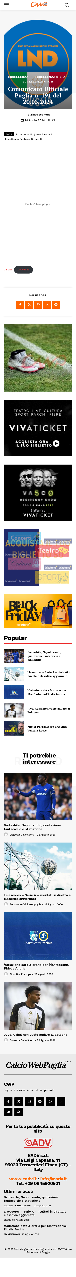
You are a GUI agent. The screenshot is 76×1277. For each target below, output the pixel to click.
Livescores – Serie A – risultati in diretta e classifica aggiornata (49, 674)
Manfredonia (12, 1234)
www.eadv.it (22, 1178)
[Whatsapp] (50, 1101)
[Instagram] (29, 1101)
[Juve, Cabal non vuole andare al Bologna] (14, 710)
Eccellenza (18, 77)
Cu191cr (8, 269)
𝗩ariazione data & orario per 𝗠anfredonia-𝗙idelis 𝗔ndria (46, 692)
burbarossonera (39, 114)
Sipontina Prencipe (20, 974)
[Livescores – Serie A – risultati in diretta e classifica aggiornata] (14, 674)
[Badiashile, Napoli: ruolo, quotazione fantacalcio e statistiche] (14, 656)
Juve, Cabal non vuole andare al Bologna (48, 710)
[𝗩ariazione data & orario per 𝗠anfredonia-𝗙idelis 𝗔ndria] (14, 692)
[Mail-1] (8, 1112)
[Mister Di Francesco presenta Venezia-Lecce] (14, 728)
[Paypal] (18, 1112)
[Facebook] (20, 305)
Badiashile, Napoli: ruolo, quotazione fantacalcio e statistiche (44, 655)
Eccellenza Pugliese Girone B (23, 139)
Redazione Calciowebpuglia (25, 904)
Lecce (7, 1220)
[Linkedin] (47, 305)
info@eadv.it (53, 1178)
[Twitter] (29, 305)
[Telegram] (56, 305)
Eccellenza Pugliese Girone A (34, 134)
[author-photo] (6, 834)
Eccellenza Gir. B (38, 81)
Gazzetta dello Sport (22, 834)
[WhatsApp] (38, 305)
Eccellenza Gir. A (50, 77)
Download (23, 269)
